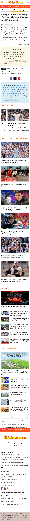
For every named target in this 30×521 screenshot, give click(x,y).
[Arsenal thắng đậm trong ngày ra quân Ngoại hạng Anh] (5, 319)
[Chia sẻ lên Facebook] (11, 78)
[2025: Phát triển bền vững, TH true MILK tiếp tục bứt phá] (5, 402)
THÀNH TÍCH (6, 71)
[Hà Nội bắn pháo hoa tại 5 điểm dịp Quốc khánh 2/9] (15, 298)
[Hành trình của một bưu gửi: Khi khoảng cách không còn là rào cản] (5, 387)
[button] (28, 2)
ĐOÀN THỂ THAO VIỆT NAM (11, 73)
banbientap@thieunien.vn (11, 100)
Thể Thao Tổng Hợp (17, 10)
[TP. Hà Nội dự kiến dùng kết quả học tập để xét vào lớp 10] (5, 334)
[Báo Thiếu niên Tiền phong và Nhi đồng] (15, 2)
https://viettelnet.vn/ (14, 427)
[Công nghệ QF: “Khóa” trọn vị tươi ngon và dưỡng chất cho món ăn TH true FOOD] (5, 409)
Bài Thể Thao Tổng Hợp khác (14, 139)
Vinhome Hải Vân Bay (17, 420)
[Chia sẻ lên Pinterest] (19, 78)
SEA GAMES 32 (12, 68)
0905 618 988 (15, 445)
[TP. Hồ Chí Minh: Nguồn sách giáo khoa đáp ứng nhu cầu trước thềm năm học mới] (5, 327)
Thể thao (7, 10)
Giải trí (25, 6)
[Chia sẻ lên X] (15, 78)
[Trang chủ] (2, 9)
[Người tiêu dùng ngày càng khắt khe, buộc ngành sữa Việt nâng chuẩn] (5, 380)
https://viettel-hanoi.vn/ (18, 417)
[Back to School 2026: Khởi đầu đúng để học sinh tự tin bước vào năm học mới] (5, 313)
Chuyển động (8, 6)
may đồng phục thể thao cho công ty (14, 424)
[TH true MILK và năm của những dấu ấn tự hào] (5, 394)
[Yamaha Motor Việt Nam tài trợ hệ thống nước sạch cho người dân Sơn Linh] (5, 341)
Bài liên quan (8, 106)
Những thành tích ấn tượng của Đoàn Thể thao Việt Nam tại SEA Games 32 (14, 87)
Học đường (18, 6)
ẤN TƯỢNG (23, 68)
